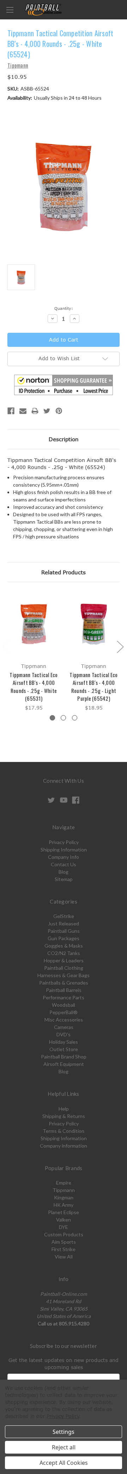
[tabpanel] (34, 651)
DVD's (63, 1034)
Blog (63, 872)
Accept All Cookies (64, 1463)
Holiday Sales (63, 1042)
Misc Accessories (63, 1020)
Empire (63, 1183)
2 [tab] (63, 717)
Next (120, 646)
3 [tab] (74, 717)
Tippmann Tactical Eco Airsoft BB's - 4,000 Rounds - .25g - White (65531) (34, 686)
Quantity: (63, 308)
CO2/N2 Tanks (63, 953)
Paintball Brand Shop (63, 1057)
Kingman (63, 1197)
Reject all (63, 1447)
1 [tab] (52, 717)
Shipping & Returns (63, 1116)
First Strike (63, 1249)
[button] (63, 385)
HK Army (63, 1205)
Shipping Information (64, 849)
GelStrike (63, 916)
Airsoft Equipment (63, 1064)
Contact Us (63, 864)
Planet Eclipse (63, 1212)
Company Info (63, 857)
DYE (63, 1227)
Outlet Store (63, 1049)
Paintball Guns (64, 931)
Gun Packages (63, 938)
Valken (63, 1220)
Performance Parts (63, 997)
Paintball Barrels (63, 990)
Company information (63, 1146)
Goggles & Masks (63, 946)
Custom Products (63, 1234)
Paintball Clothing (63, 968)
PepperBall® (63, 1012)
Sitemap (64, 879)
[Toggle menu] (9, 9)
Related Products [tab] (63, 572)
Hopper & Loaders (64, 960)
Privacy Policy (64, 842)
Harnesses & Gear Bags (63, 975)
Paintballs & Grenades (63, 983)
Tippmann (64, 1190)
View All (64, 1257)
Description (64, 439)
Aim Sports (64, 1242)
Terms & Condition (63, 1131)
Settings (63, 1432)
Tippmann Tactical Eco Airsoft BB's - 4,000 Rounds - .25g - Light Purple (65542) (93, 686)
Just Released (63, 923)
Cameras (63, 1027)
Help (64, 1109)
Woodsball (63, 1005)
